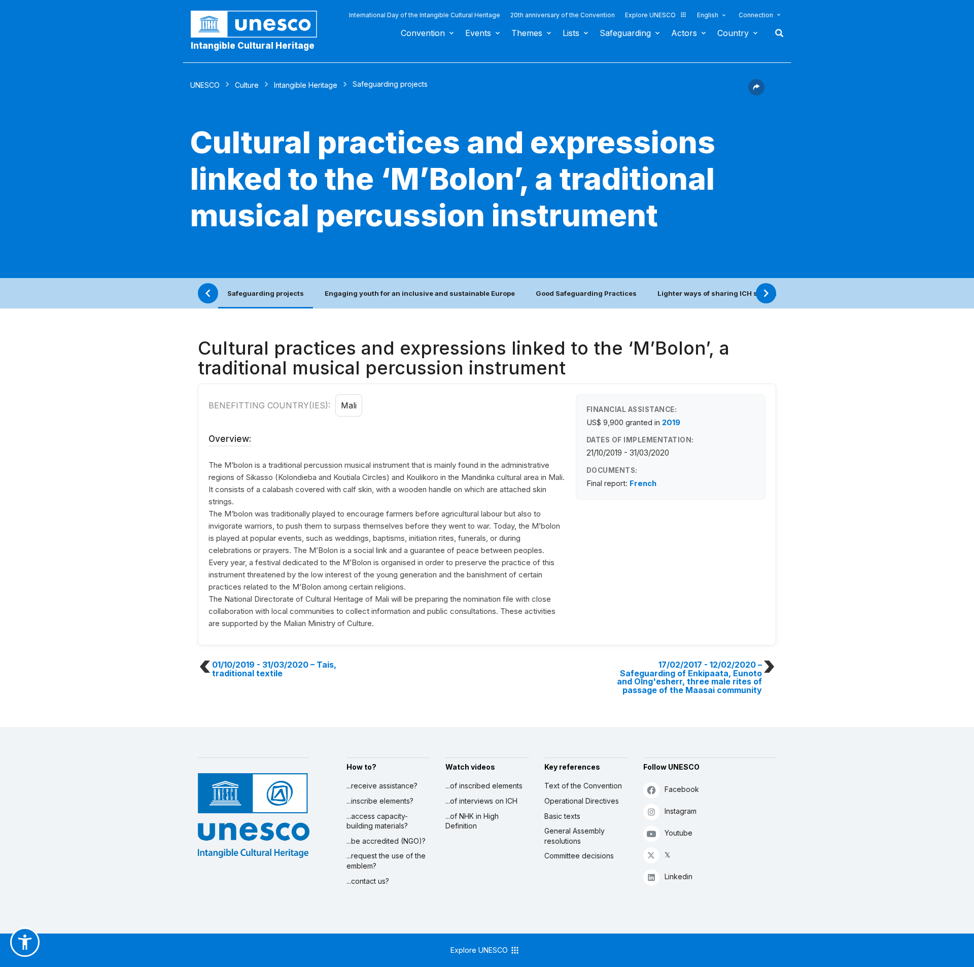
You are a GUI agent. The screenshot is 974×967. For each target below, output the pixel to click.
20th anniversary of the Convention (562, 15)
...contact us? (367, 881)
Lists (571, 33)
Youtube (678, 832)
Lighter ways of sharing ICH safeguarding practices (745, 293)
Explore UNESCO (650, 15)
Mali (349, 405)
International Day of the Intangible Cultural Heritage (424, 15)
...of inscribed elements (484, 785)
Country (733, 33)
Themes (526, 33)
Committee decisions (579, 855)
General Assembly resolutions (574, 835)
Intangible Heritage (305, 85)
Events (478, 33)
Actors (684, 33)
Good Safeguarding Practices (586, 293)
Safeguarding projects (265, 293)
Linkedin (678, 876)
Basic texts (562, 816)
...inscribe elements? (379, 801)
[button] (756, 92)
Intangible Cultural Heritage (253, 46)
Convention (423, 33)
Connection (756, 15)
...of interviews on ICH (481, 801)
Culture (247, 85)
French (643, 483)
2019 (671, 422)
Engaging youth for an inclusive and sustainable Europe (420, 293)
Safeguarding (625, 33)
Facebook (682, 789)
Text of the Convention (583, 785)
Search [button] (776, 33)
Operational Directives (581, 801)
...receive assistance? (382, 785)
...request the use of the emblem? (386, 860)
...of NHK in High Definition (472, 821)
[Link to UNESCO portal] (259, 24)
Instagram (681, 811)
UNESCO (205, 85)
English (707, 15)
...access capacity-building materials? (377, 821)
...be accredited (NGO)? (386, 841)
